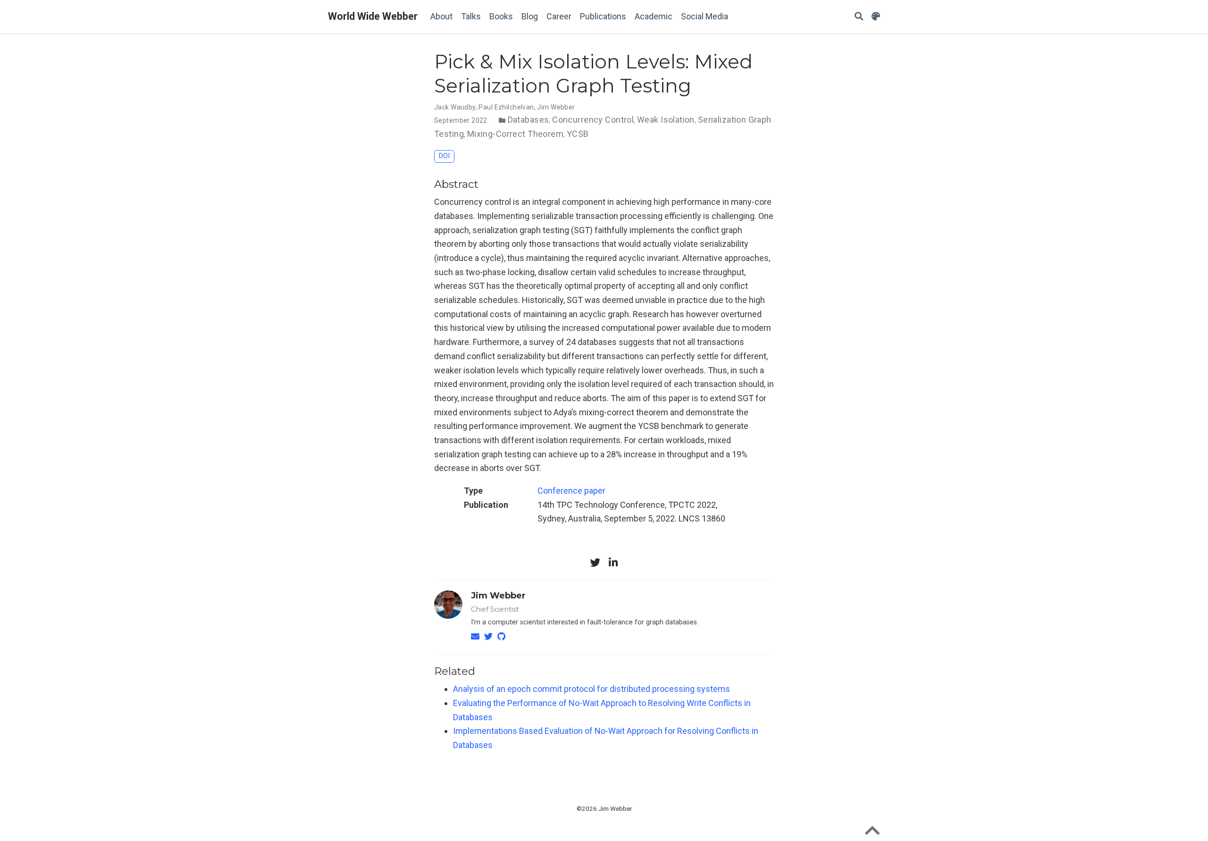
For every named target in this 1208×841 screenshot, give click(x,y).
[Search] (859, 16)
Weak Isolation (666, 120)
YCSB (578, 134)
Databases (528, 120)
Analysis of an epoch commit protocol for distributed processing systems (591, 689)
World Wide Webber (373, 16)
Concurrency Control (593, 120)
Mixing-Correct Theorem (515, 134)
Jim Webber (498, 595)
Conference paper (571, 491)
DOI (444, 156)
